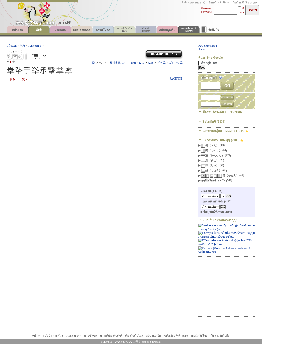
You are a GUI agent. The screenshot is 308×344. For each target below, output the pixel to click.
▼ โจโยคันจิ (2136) (211, 121)
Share (201, 49)
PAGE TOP (176, 78)
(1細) (133, 62)
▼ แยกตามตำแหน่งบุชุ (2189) (219, 140)
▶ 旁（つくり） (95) (212, 150)
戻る (12, 79)
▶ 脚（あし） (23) (211, 160)
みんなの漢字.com (135, 341)
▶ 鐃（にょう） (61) (212, 170)
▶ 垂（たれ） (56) (211, 165)
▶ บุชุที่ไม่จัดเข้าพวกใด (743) (215, 180)
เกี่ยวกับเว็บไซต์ (146, 29)
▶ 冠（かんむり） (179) (214, 155)
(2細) (151, 62)
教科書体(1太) (118, 62)
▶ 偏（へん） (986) (211, 145)
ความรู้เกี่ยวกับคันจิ (124, 29)
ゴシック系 (176, 62)
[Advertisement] (226, 286)
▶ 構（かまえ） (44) (221, 175)
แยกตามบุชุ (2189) (211, 191)
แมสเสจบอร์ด (81, 29)
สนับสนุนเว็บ (167, 29)
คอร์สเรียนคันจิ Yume (189, 29)
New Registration (207, 45)
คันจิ (39, 29)
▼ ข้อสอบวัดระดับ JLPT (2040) (220, 112)
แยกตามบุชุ (34, 45)
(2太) (142, 62)
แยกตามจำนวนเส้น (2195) (216, 201)
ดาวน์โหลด (103, 29)
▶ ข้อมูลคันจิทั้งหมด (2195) (216, 211)
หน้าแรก (17, 29)
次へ (25, 79)
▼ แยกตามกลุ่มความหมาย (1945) (222, 130)
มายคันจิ (60, 29)
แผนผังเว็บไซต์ (199, 335)
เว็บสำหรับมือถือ (210, 29)
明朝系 (162, 62)
